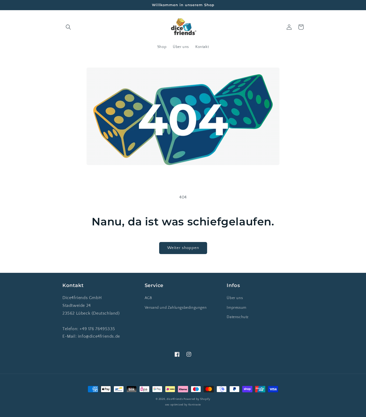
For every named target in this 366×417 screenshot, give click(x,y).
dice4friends (175, 399)
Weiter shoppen (183, 247)
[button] (68, 27)
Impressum (236, 308)
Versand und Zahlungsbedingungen (176, 308)
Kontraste (194, 404)
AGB (148, 298)
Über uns (235, 298)
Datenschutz (238, 317)
